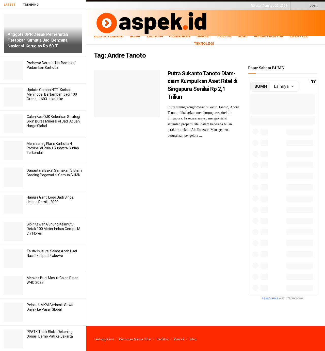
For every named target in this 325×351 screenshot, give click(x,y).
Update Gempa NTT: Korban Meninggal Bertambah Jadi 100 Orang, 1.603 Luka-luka (52, 94)
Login (313, 5)
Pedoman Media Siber (135, 339)
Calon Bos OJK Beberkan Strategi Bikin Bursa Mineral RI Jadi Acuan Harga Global (53, 121)
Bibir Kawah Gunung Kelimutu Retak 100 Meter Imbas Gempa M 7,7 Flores (53, 228)
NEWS (243, 36)
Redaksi (163, 339)
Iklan (193, 339)
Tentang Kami (104, 339)
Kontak (179, 339)
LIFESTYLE (101, 10)
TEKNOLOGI (119, 10)
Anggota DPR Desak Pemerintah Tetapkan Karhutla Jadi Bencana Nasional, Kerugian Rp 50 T (38, 40)
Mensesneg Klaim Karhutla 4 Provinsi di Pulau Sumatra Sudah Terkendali (53, 148)
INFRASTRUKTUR (268, 36)
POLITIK (225, 36)
